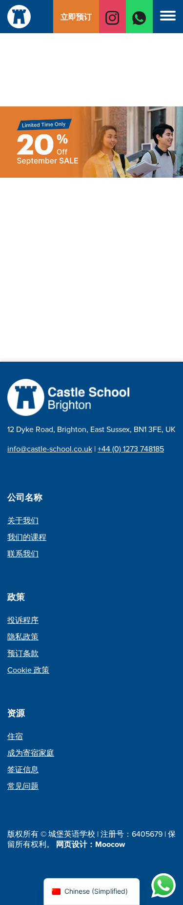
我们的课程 (26, 537)
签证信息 (23, 769)
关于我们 (23, 520)
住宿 (15, 736)
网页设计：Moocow (90, 844)
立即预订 (76, 16)
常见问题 (23, 786)
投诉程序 (23, 620)
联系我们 (23, 553)
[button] (168, 16)
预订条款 (23, 653)
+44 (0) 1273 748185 (131, 448)
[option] (91, 41)
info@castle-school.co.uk (49, 448)
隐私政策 (23, 636)
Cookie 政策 (28, 670)
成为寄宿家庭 (30, 753)
